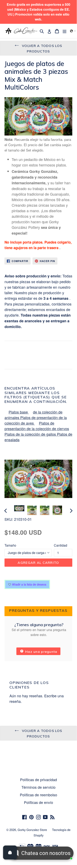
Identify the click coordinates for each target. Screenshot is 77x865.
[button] (73, 31)
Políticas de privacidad (38, 779)
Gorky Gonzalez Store (32, 829)
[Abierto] (10, 852)
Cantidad (60, 545)
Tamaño (10, 545)
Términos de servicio (38, 787)
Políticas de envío (38, 802)
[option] (19, 508)
